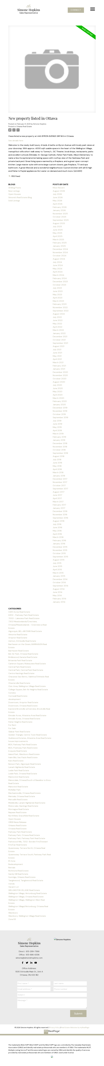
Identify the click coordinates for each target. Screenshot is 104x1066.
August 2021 (58, 346)
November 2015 (60, 550)
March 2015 (58, 573)
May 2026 (57, 200)
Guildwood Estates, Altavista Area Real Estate (29, 738)
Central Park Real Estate (19, 667)
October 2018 (59, 449)
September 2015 (60, 556)
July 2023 (57, 288)
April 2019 (57, 430)
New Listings (14, 191)
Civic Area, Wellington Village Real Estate (27, 686)
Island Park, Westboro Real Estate (24, 754)
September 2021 (60, 343)
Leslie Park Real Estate (18, 770)
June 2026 (58, 197)
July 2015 (57, 563)
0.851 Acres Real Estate (19, 612)
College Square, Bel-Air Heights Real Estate (28, 689)
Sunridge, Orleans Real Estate (22, 877)
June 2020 (58, 388)
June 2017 (57, 495)
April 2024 (58, 271)
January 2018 (59, 475)
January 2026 (59, 210)
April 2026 (57, 204)
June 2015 (57, 566)
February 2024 (60, 278)
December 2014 (60, 579)
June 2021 (57, 352)
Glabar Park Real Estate (19, 731)
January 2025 (59, 246)
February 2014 (59, 598)
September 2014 (60, 585)
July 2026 (57, 194)
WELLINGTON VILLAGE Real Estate (24, 890)
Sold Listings (14, 200)
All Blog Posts (14, 187)
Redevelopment (15, 864)
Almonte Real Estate (17, 634)
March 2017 (58, 501)
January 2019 (59, 440)
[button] (76, 10)
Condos (12, 692)
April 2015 (57, 569)
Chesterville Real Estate (19, 683)
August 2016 (58, 521)
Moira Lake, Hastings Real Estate (23, 806)
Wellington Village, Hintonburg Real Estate (27, 893)
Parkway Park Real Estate (20, 832)
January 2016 (59, 543)
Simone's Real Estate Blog (20, 197)
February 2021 (59, 365)
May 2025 (57, 233)
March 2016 (58, 537)
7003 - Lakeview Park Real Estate (23, 618)
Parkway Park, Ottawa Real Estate (24, 835)
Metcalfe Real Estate (18, 799)
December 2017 (60, 479)
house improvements (18, 741)
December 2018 (60, 443)
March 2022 (58, 330)
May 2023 (57, 294)
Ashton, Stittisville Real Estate (22, 641)
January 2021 (59, 369)
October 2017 (59, 485)
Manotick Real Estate (18, 786)
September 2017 (60, 488)
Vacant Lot (13, 887)
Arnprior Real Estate (17, 637)
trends (11, 883)
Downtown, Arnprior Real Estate (23, 702)
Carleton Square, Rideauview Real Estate (27, 663)
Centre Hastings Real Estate (21, 673)
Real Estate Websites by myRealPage (75, 1027)
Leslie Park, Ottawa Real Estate (22, 773)
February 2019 (59, 437)
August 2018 (58, 456)
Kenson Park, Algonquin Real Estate (24, 764)
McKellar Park (14, 789)
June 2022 (58, 320)
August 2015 (58, 559)
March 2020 (58, 398)
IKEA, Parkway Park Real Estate (22, 744)
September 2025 (61, 220)
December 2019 (60, 407)
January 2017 (59, 508)
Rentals (11, 867)
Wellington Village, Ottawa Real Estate (26, 896)
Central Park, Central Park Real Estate (25, 670)
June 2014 (57, 592)
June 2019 (57, 424)
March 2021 (58, 362)
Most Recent (59, 187)
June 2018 (57, 462)
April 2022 (57, 327)
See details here (15, 140)
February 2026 (60, 207)
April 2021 (57, 359)
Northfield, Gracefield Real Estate (23, 815)
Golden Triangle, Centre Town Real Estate (27, 734)
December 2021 (60, 336)
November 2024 (60, 252)
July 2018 (57, 459)
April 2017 (57, 498)
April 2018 (57, 469)
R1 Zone (11, 861)
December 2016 (60, 511)
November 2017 (60, 482)
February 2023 (59, 304)
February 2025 (60, 242)
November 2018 (60, 446)
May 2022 (57, 323)
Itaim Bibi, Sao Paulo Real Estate (23, 757)
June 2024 (58, 265)
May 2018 (57, 466)
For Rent (12, 725)
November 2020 (60, 375)
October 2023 (59, 284)
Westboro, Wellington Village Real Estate (27, 916)
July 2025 (57, 226)
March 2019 (58, 433)
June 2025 (58, 229)
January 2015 (59, 576)
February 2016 (59, 540)
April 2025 (57, 236)
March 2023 (58, 301)
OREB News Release (17, 822)
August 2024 (59, 259)
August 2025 (59, 223)
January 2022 (59, 333)
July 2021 (57, 349)
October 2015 (59, 553)
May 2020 (57, 391)
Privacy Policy (54, 1027)
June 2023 (58, 291)
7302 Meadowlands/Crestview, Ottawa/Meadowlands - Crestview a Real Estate (27, 624)
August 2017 (58, 492)
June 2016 (57, 527)
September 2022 (60, 310)
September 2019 (60, 417)
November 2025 (60, 213)
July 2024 (57, 262)
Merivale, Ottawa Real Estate (21, 796)
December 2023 (60, 281)
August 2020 (59, 382)
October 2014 (59, 582)
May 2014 (57, 595)
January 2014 (59, 602)
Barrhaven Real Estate (18, 650)
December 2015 (60, 547)
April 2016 (57, 534)
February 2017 (59, 504)
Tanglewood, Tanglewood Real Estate (25, 880)
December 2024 (60, 249)
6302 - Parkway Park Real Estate (23, 615)
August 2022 (59, 314)
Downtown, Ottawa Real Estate (23, 705)
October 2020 (59, 378)
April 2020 (58, 394)
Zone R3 (12, 919)
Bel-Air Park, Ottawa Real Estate (23, 654)
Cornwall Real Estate (17, 696)
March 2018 (58, 472)
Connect (76, 10)
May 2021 (57, 356)
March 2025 (58, 239)
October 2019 (59, 414)
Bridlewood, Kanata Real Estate (22, 657)
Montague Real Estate (18, 809)
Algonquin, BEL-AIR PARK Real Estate (25, 631)
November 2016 (60, 514)
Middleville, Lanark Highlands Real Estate (26, 802)
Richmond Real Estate (18, 870)
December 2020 (60, 372)
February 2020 (60, 401)
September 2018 (60, 453)
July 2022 (57, 317)
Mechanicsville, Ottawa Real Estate (24, 793)
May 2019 (57, 427)
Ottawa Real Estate (24, 126)
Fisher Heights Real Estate (20, 722)
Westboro (13, 912)
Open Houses (14, 194)
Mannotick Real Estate (18, 777)
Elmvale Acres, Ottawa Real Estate (24, 718)
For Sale (12, 728)
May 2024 (57, 268)
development (14, 699)
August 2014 (59, 589)
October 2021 (59, 339)
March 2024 (58, 275)
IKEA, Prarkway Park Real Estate (23, 747)
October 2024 (59, 255)
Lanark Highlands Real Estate (21, 767)
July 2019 (57, 420)
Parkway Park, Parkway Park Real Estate (26, 838)
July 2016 (57, 524)
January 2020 (59, 404)
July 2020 (57, 385)
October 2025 (59, 216)
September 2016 (60, 517)
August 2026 (59, 191)
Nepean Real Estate (17, 812)
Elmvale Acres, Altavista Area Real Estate (27, 715)
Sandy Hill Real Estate (18, 874)
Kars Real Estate (15, 760)
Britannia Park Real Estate (20, 660)
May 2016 (57, 530)
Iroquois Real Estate (17, 751)
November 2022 (60, 307)
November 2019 (60, 411)
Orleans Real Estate (17, 825)
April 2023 (57, 297)
